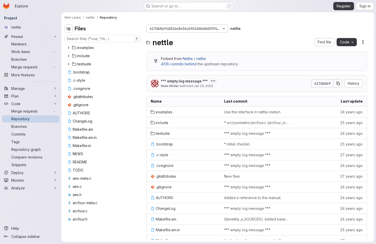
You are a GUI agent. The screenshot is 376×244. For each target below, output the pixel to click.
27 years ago (351, 155)
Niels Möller (170, 86)
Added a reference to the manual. (252, 198)
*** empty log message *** (184, 81)
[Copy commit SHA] (338, 83)
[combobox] (102, 39)
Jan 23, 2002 (203, 86)
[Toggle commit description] (213, 81)
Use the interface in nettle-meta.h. (252, 112)
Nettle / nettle (194, 58)
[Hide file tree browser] (68, 29)
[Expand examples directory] (68, 48)
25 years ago (351, 122)
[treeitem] (103, 48)
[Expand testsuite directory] (68, 64)
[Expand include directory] (68, 56)
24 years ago (351, 112)
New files (232, 176)
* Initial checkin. (237, 144)
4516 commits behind (178, 64)
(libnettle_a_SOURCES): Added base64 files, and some (256, 219)
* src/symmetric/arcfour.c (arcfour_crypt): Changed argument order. (256, 122)
